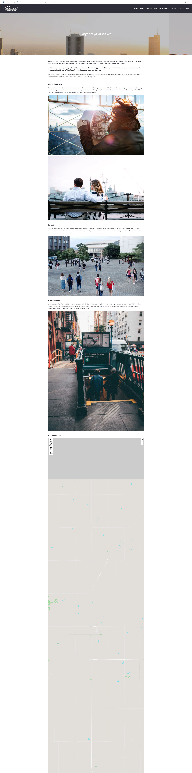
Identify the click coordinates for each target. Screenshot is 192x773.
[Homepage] (10, 8)
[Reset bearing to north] (142, 444)
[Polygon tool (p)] (51, 440)
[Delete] (51, 453)
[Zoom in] (142, 439)
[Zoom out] (142, 442)
